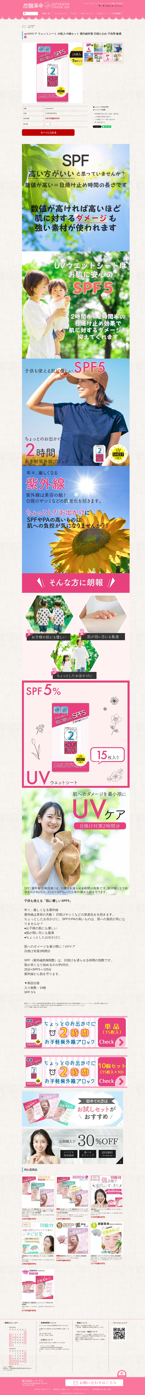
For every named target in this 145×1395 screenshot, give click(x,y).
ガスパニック (86, 13)
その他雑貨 (116, 13)
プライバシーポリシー (82, 1389)
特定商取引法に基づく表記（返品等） (107, 114)
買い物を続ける (100, 122)
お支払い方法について (42, 1389)
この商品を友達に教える (103, 116)
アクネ (73, 13)
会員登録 (107, 6)
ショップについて (91, 3)
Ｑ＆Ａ (101, 3)
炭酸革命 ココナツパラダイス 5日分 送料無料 (106, 1256)
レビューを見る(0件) (102, 107)
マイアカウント (118, 6)
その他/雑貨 (31, 25)
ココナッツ (102, 13)
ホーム (24, 25)
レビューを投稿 (100, 110)
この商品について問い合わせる (105, 119)
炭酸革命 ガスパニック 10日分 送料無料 (73, 1256)
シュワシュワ (60, 13)
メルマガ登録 (110, 3)
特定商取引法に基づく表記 (102, 1389)
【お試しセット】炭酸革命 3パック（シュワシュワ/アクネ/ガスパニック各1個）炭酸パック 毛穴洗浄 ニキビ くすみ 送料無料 (38, 1211)
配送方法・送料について (62, 1389)
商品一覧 (46, 13)
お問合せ (120, 3)
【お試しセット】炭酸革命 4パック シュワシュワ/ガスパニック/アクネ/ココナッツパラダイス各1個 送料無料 (72, 1211)
